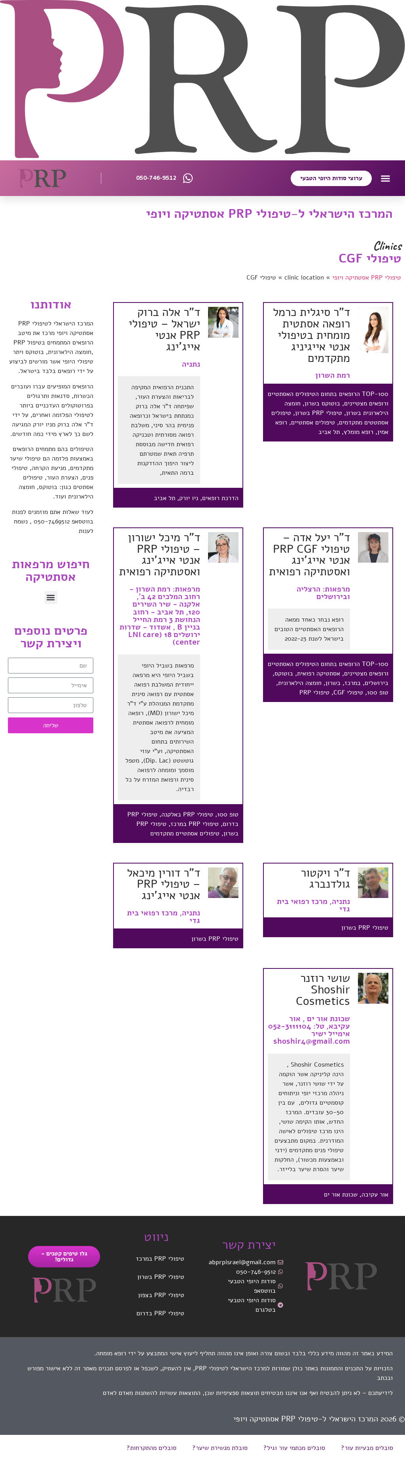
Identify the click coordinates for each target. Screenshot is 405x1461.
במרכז (352, 683)
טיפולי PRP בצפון (161, 1295)
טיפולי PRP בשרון (318, 413)
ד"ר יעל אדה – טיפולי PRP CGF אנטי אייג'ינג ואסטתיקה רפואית (309, 554)
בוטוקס (283, 673)
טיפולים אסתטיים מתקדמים (185, 833)
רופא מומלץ (358, 432)
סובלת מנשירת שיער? (220, 1448)
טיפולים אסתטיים (313, 422)
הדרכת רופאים (220, 498)
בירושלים (376, 683)
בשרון (333, 683)
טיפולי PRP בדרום (160, 1313)
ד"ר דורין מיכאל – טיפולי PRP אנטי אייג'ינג (163, 884)
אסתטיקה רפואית (318, 673)
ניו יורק (188, 498)
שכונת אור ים (341, 1194)
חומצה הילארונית (300, 683)
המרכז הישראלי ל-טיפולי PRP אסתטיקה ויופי (269, 213)
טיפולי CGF (348, 692)
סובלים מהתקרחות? (151, 1448)
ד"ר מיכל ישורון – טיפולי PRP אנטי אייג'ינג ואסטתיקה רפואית (159, 554)
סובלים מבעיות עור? (367, 1448)
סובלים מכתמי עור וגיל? (294, 1448)
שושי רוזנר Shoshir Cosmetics (323, 989)
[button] (385, 178)
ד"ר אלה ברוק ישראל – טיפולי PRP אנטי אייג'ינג (164, 329)
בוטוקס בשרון (322, 403)
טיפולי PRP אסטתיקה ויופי (366, 277)
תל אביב (329, 432)
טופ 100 (377, 692)
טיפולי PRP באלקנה (187, 814)
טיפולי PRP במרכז (194, 824)
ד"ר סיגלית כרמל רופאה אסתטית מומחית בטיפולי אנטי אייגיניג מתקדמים (311, 334)
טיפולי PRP (314, 692)
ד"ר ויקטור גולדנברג (325, 878)
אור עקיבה (374, 1194)
